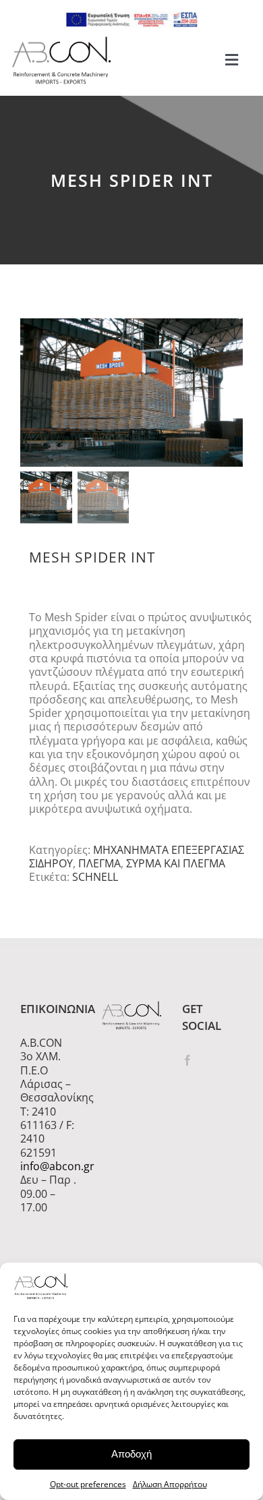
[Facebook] (187, 1060)
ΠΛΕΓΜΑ (99, 863)
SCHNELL (95, 876)
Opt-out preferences (88, 1484)
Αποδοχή (131, 1454)
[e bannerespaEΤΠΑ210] (131, 16)
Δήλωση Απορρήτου (170, 1484)
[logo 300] (61, 40)
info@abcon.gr (50, 1166)
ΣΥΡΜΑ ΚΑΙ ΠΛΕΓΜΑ (175, 863)
